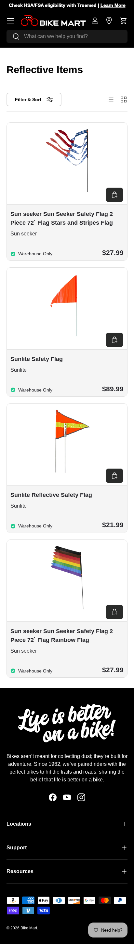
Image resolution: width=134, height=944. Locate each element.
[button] (123, 21)
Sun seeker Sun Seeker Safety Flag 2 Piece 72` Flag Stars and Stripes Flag (61, 218)
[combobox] (67, 36)
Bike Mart (28, 928)
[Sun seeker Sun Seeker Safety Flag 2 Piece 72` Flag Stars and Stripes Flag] (67, 160)
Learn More (59, 5)
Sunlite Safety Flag (36, 359)
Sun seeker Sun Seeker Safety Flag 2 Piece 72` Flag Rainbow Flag (61, 635)
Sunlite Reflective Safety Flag (51, 495)
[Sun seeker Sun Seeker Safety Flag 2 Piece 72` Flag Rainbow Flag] (67, 578)
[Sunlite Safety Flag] (67, 305)
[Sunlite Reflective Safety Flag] (67, 441)
